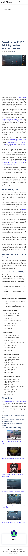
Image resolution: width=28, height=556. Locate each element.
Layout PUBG (7, 415)
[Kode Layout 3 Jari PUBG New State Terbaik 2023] (14, 439)
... (14, 541)
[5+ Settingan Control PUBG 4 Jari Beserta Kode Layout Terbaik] (14, 503)
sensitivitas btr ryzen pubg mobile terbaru (15, 401)
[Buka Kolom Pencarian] (19, 2)
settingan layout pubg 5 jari (8, 164)
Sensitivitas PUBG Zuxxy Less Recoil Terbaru (13, 491)
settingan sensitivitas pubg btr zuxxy (12, 119)
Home (3, 8)
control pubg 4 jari (19, 162)
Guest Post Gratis (14, 551)
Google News (22, 551)
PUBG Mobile (22, 97)
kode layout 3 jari (8, 162)
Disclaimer (21, 549)
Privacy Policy (15, 549)
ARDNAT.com (6, 2)
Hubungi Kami (6, 551)
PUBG (7, 8)
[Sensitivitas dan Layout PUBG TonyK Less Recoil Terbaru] (14, 472)
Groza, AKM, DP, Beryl (11, 144)
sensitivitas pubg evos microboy (10, 121)
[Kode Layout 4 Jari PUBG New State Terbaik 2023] (14, 455)
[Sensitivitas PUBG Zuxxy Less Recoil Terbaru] (14, 488)
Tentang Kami (7, 549)
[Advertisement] (14, 26)
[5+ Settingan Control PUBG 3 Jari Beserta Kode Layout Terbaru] (14, 519)
